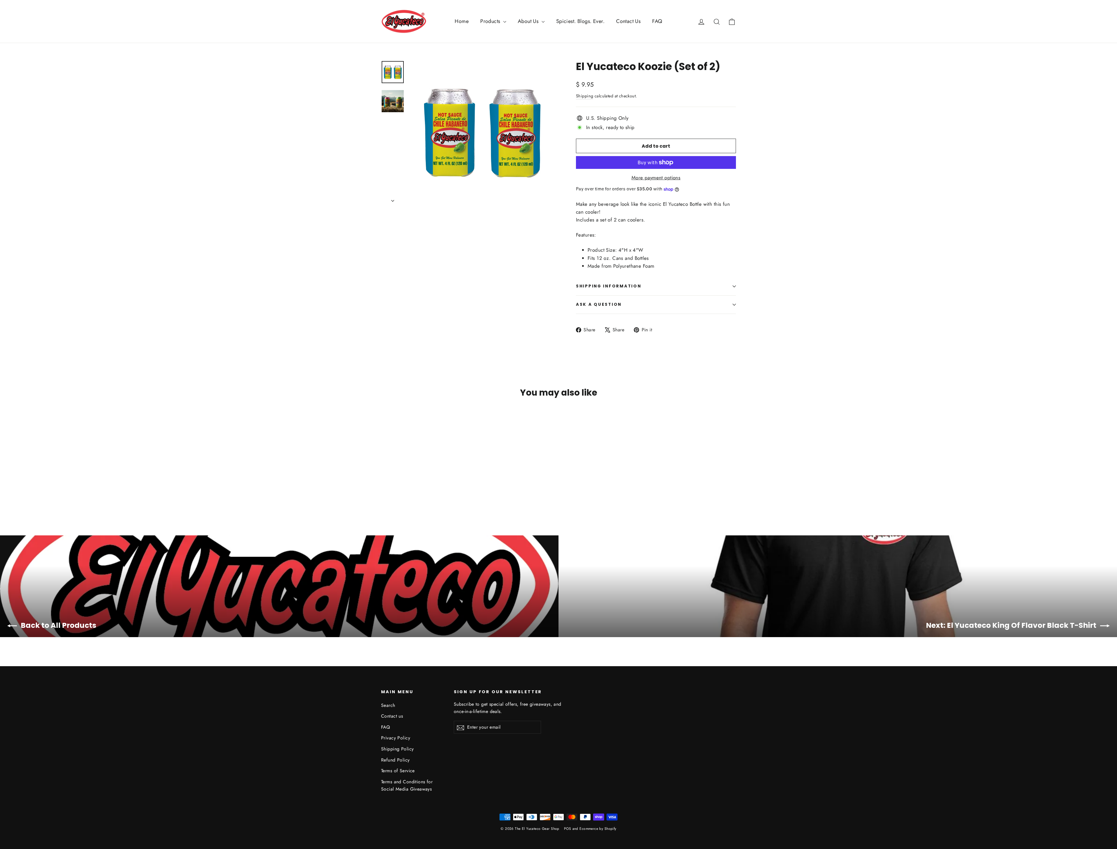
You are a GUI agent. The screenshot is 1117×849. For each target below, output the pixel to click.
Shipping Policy (397, 749)
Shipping (584, 96)
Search (388, 705)
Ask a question (599, 304)
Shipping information (608, 286)
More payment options (656, 177)
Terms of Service (398, 770)
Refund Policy (395, 760)
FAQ (657, 21)
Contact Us (628, 21)
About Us (529, 21)
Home (462, 21)
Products (491, 21)
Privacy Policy (395, 737)
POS (567, 828)
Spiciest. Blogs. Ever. (580, 21)
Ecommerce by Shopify (597, 828)
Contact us (392, 716)
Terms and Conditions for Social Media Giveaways (407, 785)
